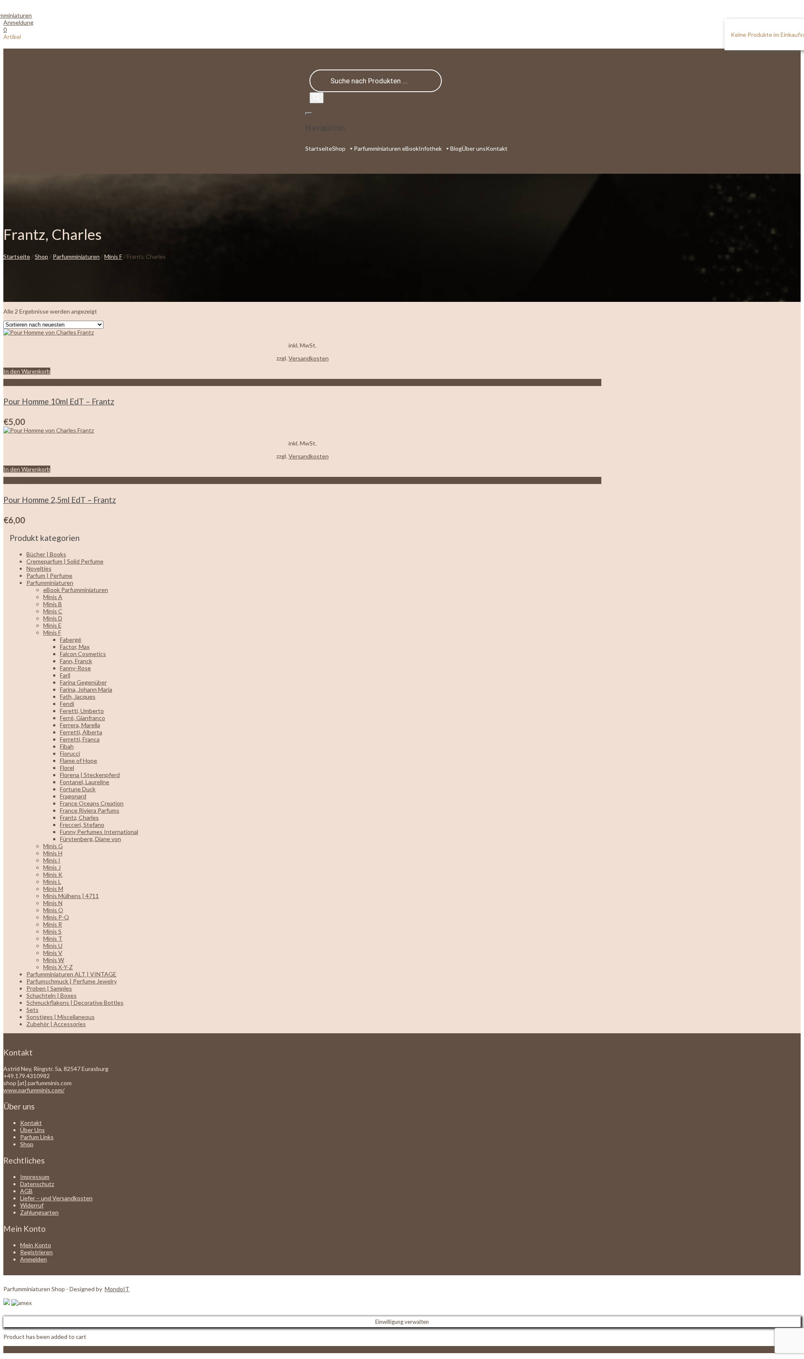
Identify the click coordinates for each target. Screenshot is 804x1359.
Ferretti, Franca (80, 739)
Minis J (52, 867)
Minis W (53, 959)
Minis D (52, 618)
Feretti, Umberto (82, 710)
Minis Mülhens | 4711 (71, 895)
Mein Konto (35, 1244)
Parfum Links (37, 1136)
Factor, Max (75, 646)
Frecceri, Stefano (82, 824)
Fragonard (73, 796)
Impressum (34, 1176)
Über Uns (32, 1129)
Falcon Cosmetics (83, 653)
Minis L (52, 881)
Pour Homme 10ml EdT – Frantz (58, 401)
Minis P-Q (56, 917)
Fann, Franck (76, 660)
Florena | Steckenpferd (90, 774)
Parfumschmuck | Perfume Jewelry (71, 981)
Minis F (113, 256)
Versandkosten (309, 358)
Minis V (52, 952)
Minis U (52, 945)
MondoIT (117, 1288)
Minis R (52, 924)
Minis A (52, 596)
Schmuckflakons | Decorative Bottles (75, 1002)
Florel (67, 767)
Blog (456, 148)
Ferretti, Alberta (81, 732)
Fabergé (70, 639)
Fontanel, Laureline (84, 781)
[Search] (316, 97)
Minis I (51, 860)
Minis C (52, 611)
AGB (26, 1190)
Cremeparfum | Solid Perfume (64, 561)
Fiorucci (70, 753)
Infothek (430, 148)
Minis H (52, 853)
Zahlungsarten (39, 1212)
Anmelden (33, 1259)
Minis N (52, 902)
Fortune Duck (77, 789)
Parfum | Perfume (49, 575)
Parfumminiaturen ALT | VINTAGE (71, 974)
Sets (32, 1009)
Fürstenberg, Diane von (90, 838)
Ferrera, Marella (80, 724)
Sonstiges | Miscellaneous (60, 1016)
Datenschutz (37, 1183)
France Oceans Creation (92, 803)
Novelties (39, 568)
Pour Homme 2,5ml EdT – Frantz (59, 499)
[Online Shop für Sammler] (17, 15)
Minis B (52, 603)
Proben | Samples (49, 988)
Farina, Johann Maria (86, 689)
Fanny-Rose (75, 668)
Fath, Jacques (77, 696)
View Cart (16, 1349)
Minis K (52, 874)
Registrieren (36, 1252)
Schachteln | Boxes (51, 995)
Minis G (53, 845)
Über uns (474, 148)
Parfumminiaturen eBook (386, 148)
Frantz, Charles (79, 817)
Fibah (67, 746)
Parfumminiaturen (76, 256)
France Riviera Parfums (89, 810)
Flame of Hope (78, 760)
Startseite (318, 148)
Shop (338, 148)
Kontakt (497, 148)
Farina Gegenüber (83, 682)
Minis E (52, 625)
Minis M (53, 888)
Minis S (52, 931)
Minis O (53, 910)
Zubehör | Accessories (56, 1023)
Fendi (67, 703)
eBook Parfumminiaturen (75, 589)
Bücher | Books (46, 554)
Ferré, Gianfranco (82, 717)
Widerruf (32, 1205)
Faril (65, 675)
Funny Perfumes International (99, 831)
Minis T (52, 938)
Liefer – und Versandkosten (56, 1198)
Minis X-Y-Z (58, 966)
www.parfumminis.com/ (33, 1090)
